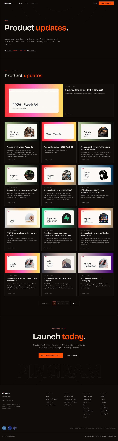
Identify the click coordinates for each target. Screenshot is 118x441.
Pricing (20, 3)
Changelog (86, 408)
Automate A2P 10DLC (70, 402)
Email (47, 396)
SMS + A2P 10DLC (51, 399)
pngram (8, 3)
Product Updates (88, 411)
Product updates (19, 50)
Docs (26, 3)
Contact (103, 405)
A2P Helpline (68, 405)
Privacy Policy (89, 436)
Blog (84, 405)
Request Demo (105, 411)
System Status (87, 399)
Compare (85, 417)
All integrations (68, 396)
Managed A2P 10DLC (70, 399)
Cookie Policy (112, 436)
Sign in (95, 3)
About (102, 396)
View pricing (72, 355)
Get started (106, 3)
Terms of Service (101, 436)
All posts (8, 50)
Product (33, 3)
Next (74, 303)
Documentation (87, 396)
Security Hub (86, 402)
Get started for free (50, 355)
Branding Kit (104, 414)
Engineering (32, 50)
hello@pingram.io (7, 400)
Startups (103, 402)
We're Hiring (104, 408)
